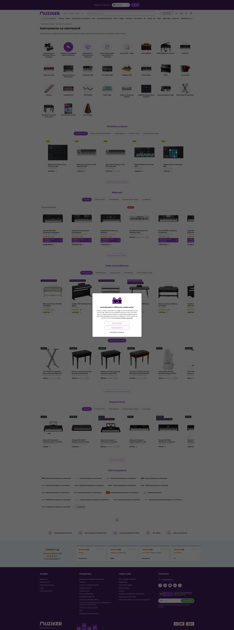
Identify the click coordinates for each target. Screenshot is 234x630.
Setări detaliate (117, 328)
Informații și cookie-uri (117, 332)
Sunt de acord (117, 323)
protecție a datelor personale (123, 318)
